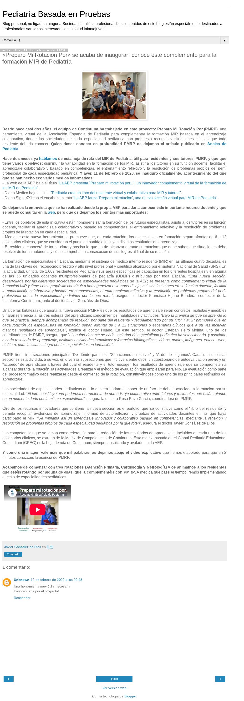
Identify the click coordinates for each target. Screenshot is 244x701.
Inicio (114, 679)
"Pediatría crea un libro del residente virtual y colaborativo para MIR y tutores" (116, 193)
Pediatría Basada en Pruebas (56, 14)
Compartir (13, 554)
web (51, 212)
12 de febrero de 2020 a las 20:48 (56, 580)
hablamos (48, 159)
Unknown (21, 580)
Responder (22, 598)
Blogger (130, 696)
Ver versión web (114, 688)
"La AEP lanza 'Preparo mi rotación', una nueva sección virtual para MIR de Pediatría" (145, 198)
